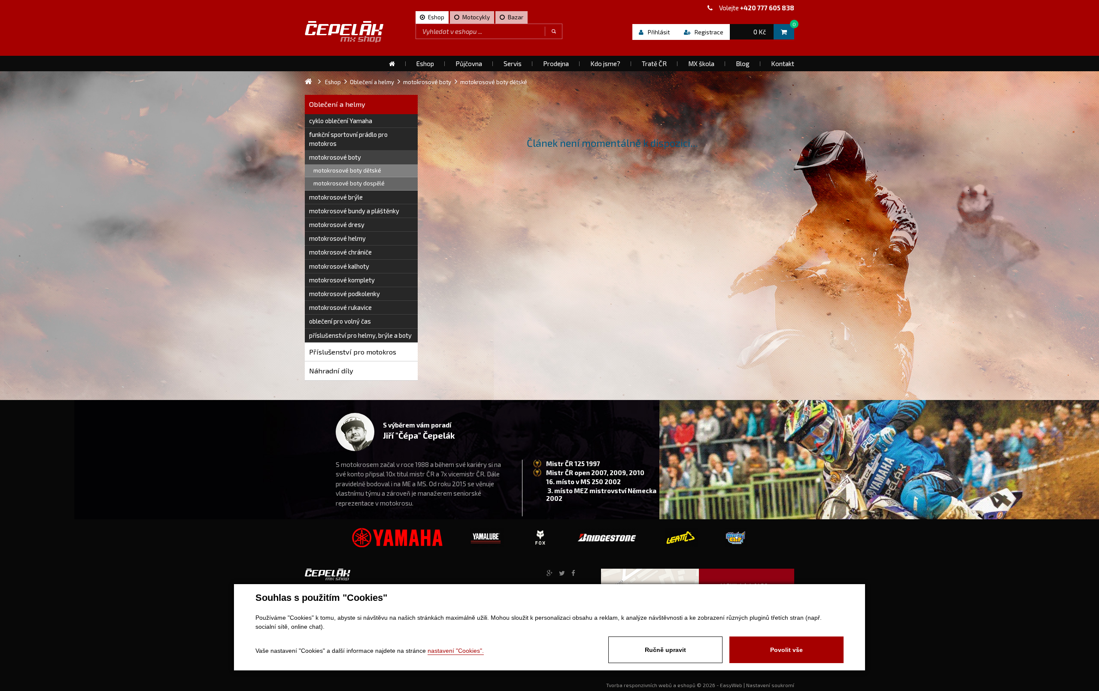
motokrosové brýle (336, 197)
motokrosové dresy (336, 224)
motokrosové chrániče (340, 252)
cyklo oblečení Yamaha (340, 120)
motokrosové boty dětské (347, 170)
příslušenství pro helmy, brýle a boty (360, 335)
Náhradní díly (331, 371)
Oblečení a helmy (337, 104)
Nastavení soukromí (770, 685)
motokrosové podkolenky (344, 293)
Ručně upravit (665, 649)
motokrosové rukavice (340, 307)
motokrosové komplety (342, 280)
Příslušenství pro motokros (352, 352)
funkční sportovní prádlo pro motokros (348, 138)
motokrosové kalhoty (339, 266)
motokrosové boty (335, 157)
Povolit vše (786, 649)
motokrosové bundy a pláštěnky (354, 211)
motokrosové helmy (337, 238)
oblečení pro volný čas (340, 321)
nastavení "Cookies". (456, 650)
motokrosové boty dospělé (349, 183)
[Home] (392, 63)
